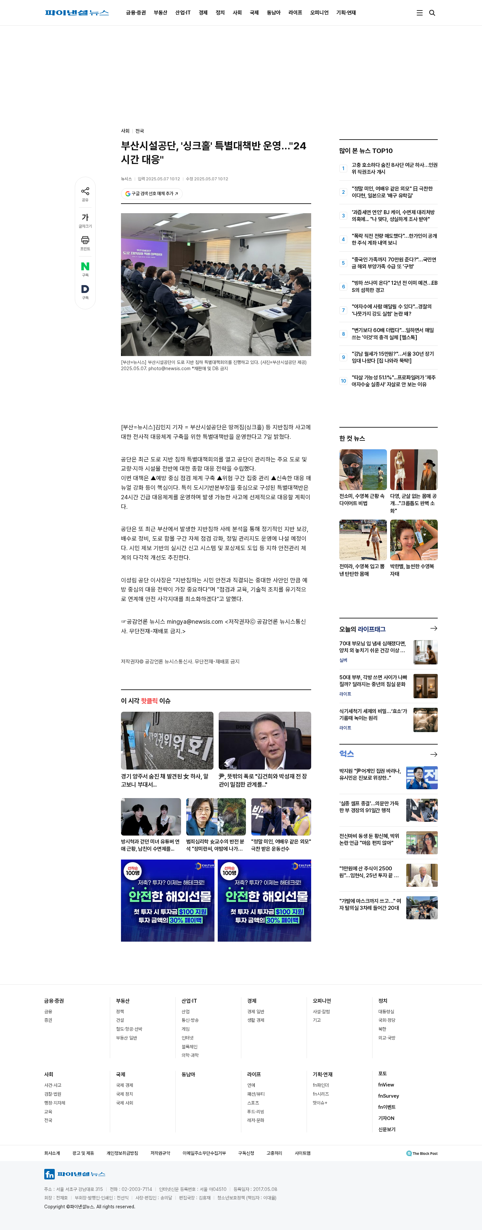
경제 (203, 13)
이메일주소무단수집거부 (204, 1153)
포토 (382, 1074)
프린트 (85, 249)
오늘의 (362, 629)
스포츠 (253, 1103)
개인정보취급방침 (122, 1153)
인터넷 (187, 1037)
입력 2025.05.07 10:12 (159, 178)
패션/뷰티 (256, 1094)
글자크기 (85, 226)
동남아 (274, 13)
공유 (85, 200)
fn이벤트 (387, 1107)
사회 (237, 13)
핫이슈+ (320, 1103)
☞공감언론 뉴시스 (143, 621)
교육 (48, 1111)
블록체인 (189, 1046)
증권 (48, 1020)
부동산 (161, 13)
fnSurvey (388, 1096)
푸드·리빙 (255, 1111)
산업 (186, 1011)
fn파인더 (321, 1085)
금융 (48, 1011)
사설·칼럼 (321, 1011)
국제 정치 (124, 1094)
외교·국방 (386, 1037)
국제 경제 (124, 1085)
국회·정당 (386, 1020)
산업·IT (183, 13)
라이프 (295, 13)
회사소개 (52, 1153)
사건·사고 (52, 1085)
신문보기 (386, 1129)
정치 (220, 13)
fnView (386, 1085)
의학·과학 (190, 1055)
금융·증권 (136, 13)
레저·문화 (255, 1120)
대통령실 (386, 1011)
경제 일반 (255, 1011)
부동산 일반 (126, 1037)
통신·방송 (190, 1020)
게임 (186, 1029)
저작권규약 (160, 1153)
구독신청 (246, 1153)
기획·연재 (346, 13)
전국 (139, 131)
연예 (251, 1085)
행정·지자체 (54, 1103)
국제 (254, 13)
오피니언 (319, 13)
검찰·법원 (52, 1094)
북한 (382, 1029)
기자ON (386, 1118)
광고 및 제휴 (83, 1153)
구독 (85, 275)
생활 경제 (255, 1020)
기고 (317, 1020)
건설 (120, 1020)
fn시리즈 (321, 1094)
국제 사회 (124, 1103)
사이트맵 (303, 1153)
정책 (120, 1011)
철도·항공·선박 (129, 1029)
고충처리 (274, 1153)
